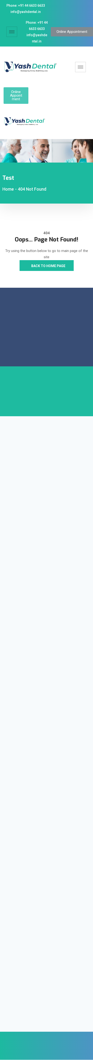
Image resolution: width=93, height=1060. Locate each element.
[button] (72, 31)
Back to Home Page (48, 266)
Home (8, 189)
